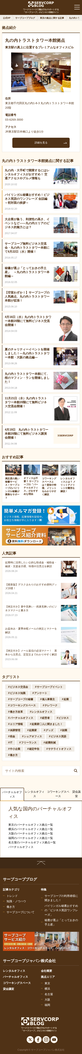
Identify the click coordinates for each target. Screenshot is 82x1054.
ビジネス (64, 717)
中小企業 (15, 748)
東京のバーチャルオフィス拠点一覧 (30, 824)
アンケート (40, 693)
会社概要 (46, 970)
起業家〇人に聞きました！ (47, 724)
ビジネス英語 (58, 736)
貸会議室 (76, 794)
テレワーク (51, 705)
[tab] (12, 794)
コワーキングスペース (23, 705)
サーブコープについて (20, 912)
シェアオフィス (33, 736)
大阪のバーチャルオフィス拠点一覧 (30, 833)
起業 (66, 699)
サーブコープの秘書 (21, 699)
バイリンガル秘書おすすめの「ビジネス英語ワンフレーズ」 (61, 910)
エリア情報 (16, 724)
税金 (12, 736)
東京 (47, 983)
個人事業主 (48, 699)
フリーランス (29, 742)
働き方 (14, 755)
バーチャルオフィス (21, 717)
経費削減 (50, 742)
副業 (64, 730)
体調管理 (15, 730)
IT (11, 742)
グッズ (49, 730)
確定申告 (34, 748)
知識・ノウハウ (16, 901)
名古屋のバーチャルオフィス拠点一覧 (32, 842)
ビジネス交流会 (19, 686)
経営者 (46, 717)
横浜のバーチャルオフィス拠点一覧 (30, 829)
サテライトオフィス (59, 748)
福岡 (47, 1005)
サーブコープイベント (50, 686)
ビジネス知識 (17, 693)
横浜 (47, 988)
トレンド (12, 895)
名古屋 (49, 994)
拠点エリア (48, 976)
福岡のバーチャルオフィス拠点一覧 (30, 838)
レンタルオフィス (42, 711)
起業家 (33, 730)
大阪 (47, 999)
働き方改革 (16, 711)
